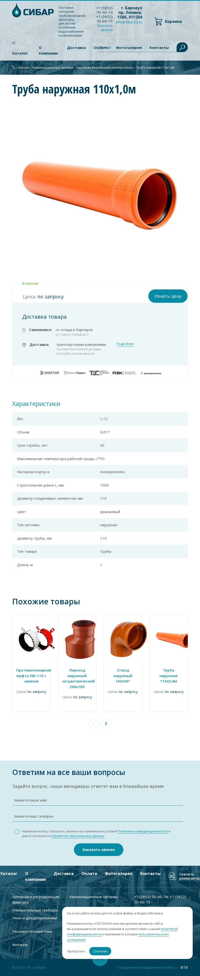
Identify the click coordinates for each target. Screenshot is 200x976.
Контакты (150, 873)
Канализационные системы (53, 67)
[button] (106, 723)
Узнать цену (167, 296)
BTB (184, 967)
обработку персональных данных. (78, 836)
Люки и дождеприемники (34, 917)
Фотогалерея (118, 873)
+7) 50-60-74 (104, 10)
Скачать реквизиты (189, 876)
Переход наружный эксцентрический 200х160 (77, 678)
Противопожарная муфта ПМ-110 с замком (31, 675)
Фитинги (20, 944)
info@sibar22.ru (129, 21)
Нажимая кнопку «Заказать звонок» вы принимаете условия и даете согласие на (96, 833)
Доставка (76, 47)
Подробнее (125, 344)
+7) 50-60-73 (104, 18)
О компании (48, 50)
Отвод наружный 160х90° (122, 675)
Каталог (20, 53)
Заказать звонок (98, 849)
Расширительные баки (32, 931)
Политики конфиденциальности (143, 831)
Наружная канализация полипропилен (104, 67)
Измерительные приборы (35, 910)
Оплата (89, 873)
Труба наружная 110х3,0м (169, 675)
